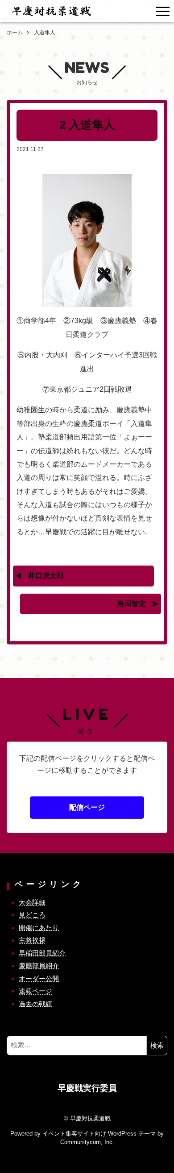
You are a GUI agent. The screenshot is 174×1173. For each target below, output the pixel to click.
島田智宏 (131, 603)
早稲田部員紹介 (42, 953)
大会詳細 (32, 902)
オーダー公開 (39, 978)
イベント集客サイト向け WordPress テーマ (99, 1133)
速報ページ (35, 991)
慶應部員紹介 (39, 965)
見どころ (32, 915)
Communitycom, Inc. (87, 1142)
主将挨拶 (32, 940)
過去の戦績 (35, 1004)
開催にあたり (39, 927)
